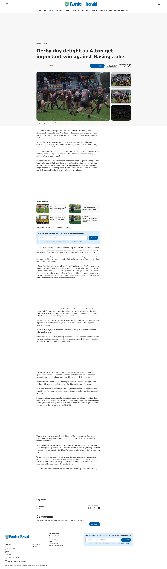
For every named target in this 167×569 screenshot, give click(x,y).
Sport (38, 44)
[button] (7, 4)
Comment (94, 524)
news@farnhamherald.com (17, 561)
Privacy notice (78, 241)
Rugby (46, 44)
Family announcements (56, 545)
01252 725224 (15, 558)
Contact (51, 538)
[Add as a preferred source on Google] (111, 66)
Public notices (53, 544)
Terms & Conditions (55, 536)
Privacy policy (53, 540)
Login (159, 4)
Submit (93, 238)
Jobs (50, 542)
